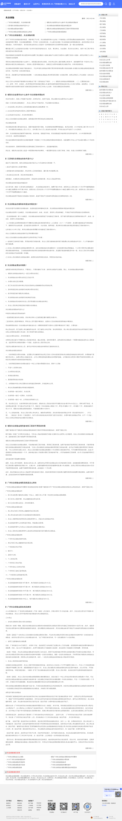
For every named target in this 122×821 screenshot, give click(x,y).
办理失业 (50, 778)
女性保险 (103, 51)
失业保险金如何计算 (50, 776)
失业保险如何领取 (61, 778)
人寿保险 (30, 805)
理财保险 (103, 36)
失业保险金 (72, 778)
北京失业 (80, 778)
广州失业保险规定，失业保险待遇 (19, 22)
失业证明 (13, 778)
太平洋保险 (15, 10)
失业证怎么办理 (104, 60)
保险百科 (22, 10)
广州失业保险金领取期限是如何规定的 (64, 767)
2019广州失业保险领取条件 (16, 759)
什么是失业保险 (104, 65)
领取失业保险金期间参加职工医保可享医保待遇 (63, 28)
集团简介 (8, 803)
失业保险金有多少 (21, 779)
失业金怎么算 (62, 776)
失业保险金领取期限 (12, 776)
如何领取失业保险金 (106, 71)
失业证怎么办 (41, 778)
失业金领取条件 (47, 779)
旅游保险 (103, 39)
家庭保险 (103, 45)
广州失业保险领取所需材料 (16, 762)
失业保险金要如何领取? (16, 28)
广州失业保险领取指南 (14, 767)
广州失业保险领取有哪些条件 (61, 765)
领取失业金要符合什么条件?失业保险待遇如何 (62, 22)
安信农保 (39, 803)
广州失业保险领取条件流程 (16, 765)
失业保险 (29, 10)
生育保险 (103, 33)
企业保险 (103, 48)
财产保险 (30, 803)
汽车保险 (103, 18)
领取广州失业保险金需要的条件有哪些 (64, 757)
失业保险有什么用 (34, 779)
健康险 (30, 810)
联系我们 (8, 805)
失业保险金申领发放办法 (107, 101)
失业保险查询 (25, 776)
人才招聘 (8, 807)
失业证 (33, 778)
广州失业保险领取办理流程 (60, 759)
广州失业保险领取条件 (58, 762)
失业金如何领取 (104, 73)
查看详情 (88, 90)
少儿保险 (103, 42)
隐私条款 (19, 803)
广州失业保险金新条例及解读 (57, 32)
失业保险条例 (104, 82)
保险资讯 (19, 807)
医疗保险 (103, 24)
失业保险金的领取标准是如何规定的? (59, 25)
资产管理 (30, 807)
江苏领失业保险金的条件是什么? (19, 25)
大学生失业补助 (36, 776)
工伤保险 (103, 30)
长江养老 (39, 805)
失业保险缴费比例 (23, 778)
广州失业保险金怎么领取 (15, 757)
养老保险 (103, 21)
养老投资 (39, 807)
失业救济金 (88, 778)
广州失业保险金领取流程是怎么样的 (20, 32)
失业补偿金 (9, 779)
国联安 (38, 810)
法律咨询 (19, 805)
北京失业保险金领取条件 (77, 776)
